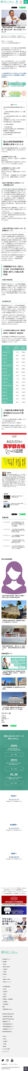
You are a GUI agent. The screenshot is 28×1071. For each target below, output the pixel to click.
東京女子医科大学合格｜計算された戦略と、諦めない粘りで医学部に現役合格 (13, 596)
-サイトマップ (5, 1051)
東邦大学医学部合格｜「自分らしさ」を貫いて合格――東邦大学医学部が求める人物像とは (14, 647)
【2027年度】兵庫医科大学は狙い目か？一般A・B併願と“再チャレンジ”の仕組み (18, 547)
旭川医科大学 (9, 127)
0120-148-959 (15, 828)
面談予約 (20, 3)
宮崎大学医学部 (9, 124)
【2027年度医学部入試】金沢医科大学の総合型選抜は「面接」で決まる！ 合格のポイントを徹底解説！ (18, 524)
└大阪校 (4, 971)
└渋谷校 (4, 964)
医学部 (4, 37)
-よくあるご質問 (6, 1049)
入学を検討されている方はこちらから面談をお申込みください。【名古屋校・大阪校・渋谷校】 (13, 75)
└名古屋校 (4, 969)
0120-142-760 (15, 799)
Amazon (12, 425)
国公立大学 (8, 37)
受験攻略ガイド (21, 36)
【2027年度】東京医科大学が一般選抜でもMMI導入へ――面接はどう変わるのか (18, 541)
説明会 (3, 722)
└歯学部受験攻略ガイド (7, 1026)
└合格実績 (4, 1001)
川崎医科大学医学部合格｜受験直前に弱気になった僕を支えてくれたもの (14, 621)
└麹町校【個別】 (6, 966)
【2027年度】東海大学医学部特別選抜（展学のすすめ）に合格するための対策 (18, 530)
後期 (12, 37)
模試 (2, 720)
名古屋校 (13, 825)
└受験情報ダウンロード (7, 1029)
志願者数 (19, 37)
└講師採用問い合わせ (7, 1009)
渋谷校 (13, 796)
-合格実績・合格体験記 (7, 999)
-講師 (3, 1006)
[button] (26, 2)
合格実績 (3, 717)
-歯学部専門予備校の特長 (8, 1019)
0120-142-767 (15, 857)
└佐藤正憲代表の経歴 (7, 1016)
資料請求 (16, 3)
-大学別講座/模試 (6, 986)
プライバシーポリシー (14, 1064)
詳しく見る (14, 754)
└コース (4, 976)
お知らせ (3, 715)
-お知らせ (4, 1036)
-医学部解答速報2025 (7, 1031)
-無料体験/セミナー (6, 959)
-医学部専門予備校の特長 (8, 1014)
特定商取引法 (4, 1064)
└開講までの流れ (6, 979)
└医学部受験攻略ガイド (7, 1024)
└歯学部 (4, 996)
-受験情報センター (6, 1021)
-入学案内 (4, 974)
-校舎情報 (4, 961)
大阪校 (13, 853)
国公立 (15, 37)
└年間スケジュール (6, 981)
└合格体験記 (5, 1004)
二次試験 (23, 37)
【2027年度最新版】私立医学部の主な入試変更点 (18, 536)
